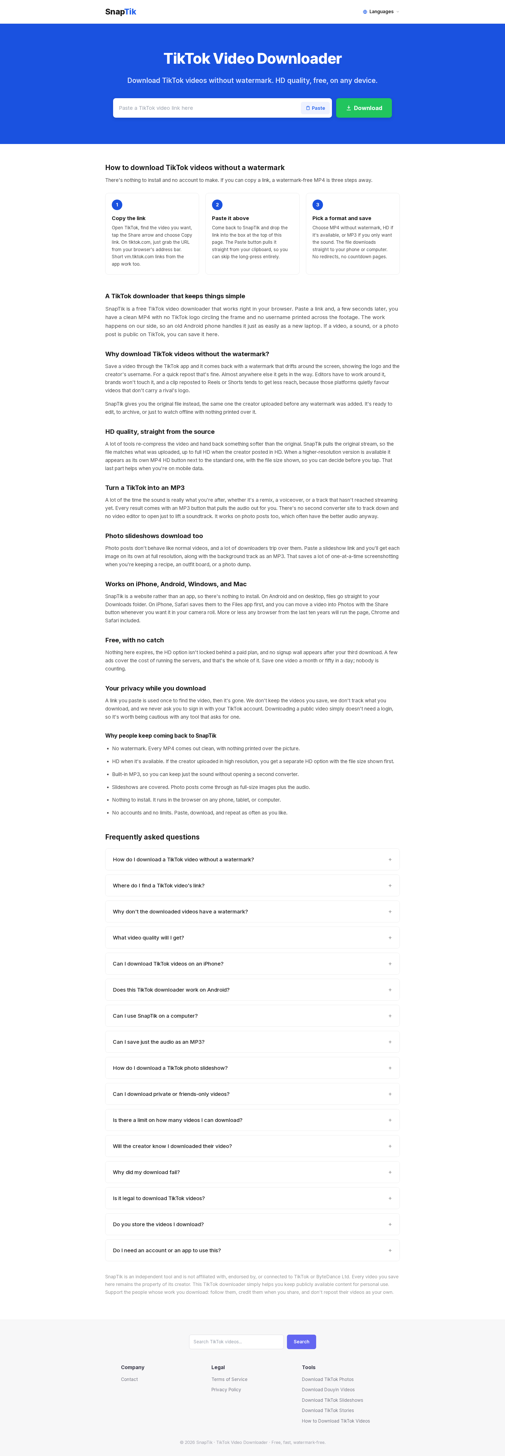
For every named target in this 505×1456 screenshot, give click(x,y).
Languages (382, 11)
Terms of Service (229, 1379)
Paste (318, 108)
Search (301, 1341)
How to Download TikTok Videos (336, 1421)
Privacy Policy (226, 1389)
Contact (129, 1379)
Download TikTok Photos (328, 1379)
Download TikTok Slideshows (332, 1400)
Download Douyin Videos (328, 1389)
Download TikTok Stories (328, 1410)
